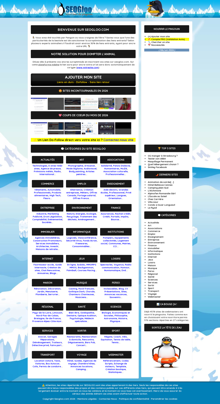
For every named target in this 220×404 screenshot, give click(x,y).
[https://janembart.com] (39, 133)
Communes (115, 243)
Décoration (54, 288)
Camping (81, 369)
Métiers (84, 192)
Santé (81, 306)
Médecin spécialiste (84, 320)
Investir (54, 246)
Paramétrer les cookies (164, 398)
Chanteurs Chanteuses (81, 294)
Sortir (81, 330)
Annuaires (43, 273)
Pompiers (108, 237)
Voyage (82, 354)
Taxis (57, 360)
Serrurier (53, 294)
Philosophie (120, 315)
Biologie (106, 312)
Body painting (77, 171)
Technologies (39, 165)
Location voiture (44, 360)
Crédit (106, 216)
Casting (73, 288)
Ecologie (91, 213)
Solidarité (106, 165)
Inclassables (110, 288)
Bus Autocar (53, 363)
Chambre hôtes (86, 363)
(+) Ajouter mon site (159, 36)
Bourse (115, 219)
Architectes (42, 246)
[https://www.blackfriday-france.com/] (123, 133)
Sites (124, 291)
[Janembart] (39, 109)
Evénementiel (55, 219)
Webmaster (115, 354)
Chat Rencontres (50, 270)
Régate (108, 336)
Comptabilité (39, 219)
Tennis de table (121, 339)
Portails (115, 216)
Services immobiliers (47, 243)
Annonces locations (81, 366)
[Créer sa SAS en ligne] (123, 109)
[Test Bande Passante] (56, 109)
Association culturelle (115, 171)
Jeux (82, 258)
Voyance (119, 264)
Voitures (40, 363)
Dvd (124, 270)
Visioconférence (87, 237)
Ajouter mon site (83, 77)
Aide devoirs (110, 189)
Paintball (71, 270)
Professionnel (117, 192)
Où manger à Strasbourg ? (162, 155)
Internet (47, 258)
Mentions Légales (87, 398)
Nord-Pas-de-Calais (47, 315)
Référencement (111, 360)
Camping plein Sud (158, 187)
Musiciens (80, 297)
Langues (121, 195)
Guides (78, 360)
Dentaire (71, 315)
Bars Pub (90, 342)
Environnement (82, 207)
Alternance (76, 189)
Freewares (81, 243)
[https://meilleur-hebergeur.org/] (73, 133)
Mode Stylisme (74, 168)
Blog (121, 288)
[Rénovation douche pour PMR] (106, 109)
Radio (57, 171)
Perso (116, 282)
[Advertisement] (166, 98)
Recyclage (73, 216)
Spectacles (106, 264)
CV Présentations (116, 290)
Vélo (124, 336)
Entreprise (48, 207)
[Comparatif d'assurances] (73, 109)
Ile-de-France (53, 318)
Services (47, 330)
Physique (115, 321)
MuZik (123, 168)
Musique (81, 282)
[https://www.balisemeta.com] (56, 133)
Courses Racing (86, 270)
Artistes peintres (85, 173)
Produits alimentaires (47, 194)
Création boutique (116, 369)
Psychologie (76, 318)
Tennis (115, 342)
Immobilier (47, 231)
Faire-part (55, 345)
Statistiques (115, 372)
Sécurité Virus (74, 240)
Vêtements (40, 189)
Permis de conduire (50, 366)
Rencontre (88, 339)
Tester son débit (157, 158)
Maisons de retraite (47, 249)
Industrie (41, 213)
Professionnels (42, 192)
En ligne (71, 264)
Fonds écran (90, 240)
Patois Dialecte (121, 165)
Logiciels (72, 237)
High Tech (55, 195)
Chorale (90, 291)
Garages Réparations (48, 338)
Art (81, 159)
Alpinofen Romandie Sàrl (162, 193)
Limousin (57, 312)
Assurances (107, 213)
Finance (116, 207)
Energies (80, 213)
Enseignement (116, 183)
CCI (115, 246)
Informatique (82, 231)
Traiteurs (57, 342)
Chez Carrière (155, 199)
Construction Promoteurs (47, 240)
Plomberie (41, 294)
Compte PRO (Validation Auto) (168, 39)
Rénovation (40, 288)
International (47, 174)
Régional (48, 306)
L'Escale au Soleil (157, 196)
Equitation (106, 339)
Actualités (48, 159)
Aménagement (86, 219)
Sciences (115, 306)
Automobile (54, 189)
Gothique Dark (76, 291)
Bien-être (74, 312)
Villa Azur (153, 202)
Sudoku (81, 264)
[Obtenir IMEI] (89, 109)
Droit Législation (52, 216)
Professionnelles (115, 174)
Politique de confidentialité (134, 398)
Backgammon (85, 267)
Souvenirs (115, 297)
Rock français (86, 288)
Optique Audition (87, 315)
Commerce (47, 183)
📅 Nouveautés (156, 45)
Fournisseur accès (44, 264)
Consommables (80, 246)
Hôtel (70, 360)
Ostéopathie (87, 312)
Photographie (75, 165)
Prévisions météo (43, 171)
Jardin (40, 291)
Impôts (124, 216)
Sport (116, 330)
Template (121, 366)
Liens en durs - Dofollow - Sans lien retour (83, 82)
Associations (115, 159)
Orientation (115, 198)
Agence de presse (51, 168)
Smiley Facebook (157, 167)
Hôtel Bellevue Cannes (160, 184)
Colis (35, 366)
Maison (47, 282)
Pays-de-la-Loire (41, 312)
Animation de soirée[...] (161, 182)
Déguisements (76, 342)
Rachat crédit (122, 213)
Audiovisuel (90, 168)
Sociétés (46, 222)
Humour (124, 267)
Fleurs (46, 198)
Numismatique (112, 270)
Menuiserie (51, 291)
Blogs (53, 273)
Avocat (42, 336)
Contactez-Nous (108, 398)
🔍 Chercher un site (159, 42)
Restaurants (74, 336)
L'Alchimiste (154, 190)
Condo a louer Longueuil (161, 204)
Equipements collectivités (116, 239)
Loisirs (115, 258)
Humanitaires (111, 168)
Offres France (81, 198)
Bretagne (39, 318)
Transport (47, 354)
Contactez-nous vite (118, 140)
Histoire (122, 318)
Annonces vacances (115, 294)
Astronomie (110, 318)
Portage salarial (86, 195)
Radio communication (117, 266)
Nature (71, 213)
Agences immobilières (47, 237)
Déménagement (41, 342)
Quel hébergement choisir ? (163, 164)
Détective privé (40, 345)
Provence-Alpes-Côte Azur (46, 321)
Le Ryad (152, 207)
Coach (117, 336)
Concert (80, 345)
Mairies (126, 243)
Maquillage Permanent (160, 161)
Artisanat (89, 165)
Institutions (116, 231)
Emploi (81, 183)
